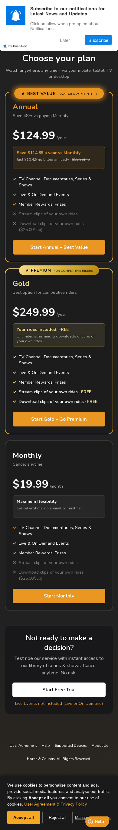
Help (46, 745)
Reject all (57, 817)
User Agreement (23, 745)
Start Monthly (59, 596)
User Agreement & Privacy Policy (55, 804)
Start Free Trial (59, 689)
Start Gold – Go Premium (59, 419)
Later (65, 40)
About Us (100, 745)
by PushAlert (17, 45)
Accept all (23, 817)
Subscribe (98, 40)
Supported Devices (71, 745)
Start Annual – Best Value (59, 247)
